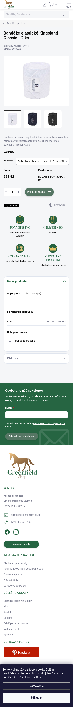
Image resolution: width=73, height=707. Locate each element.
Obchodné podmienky (15, 563)
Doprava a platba (13, 574)
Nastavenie (36, 686)
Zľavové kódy (11, 579)
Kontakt (8, 612)
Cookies (8, 617)
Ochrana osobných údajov (18, 600)
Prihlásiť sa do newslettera (21, 436)
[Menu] (68, 4)
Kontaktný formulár (21, 544)
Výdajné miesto (12, 629)
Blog (6, 606)
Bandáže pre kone (25, 340)
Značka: (12, 49)
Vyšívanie (9, 634)
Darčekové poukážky (15, 585)
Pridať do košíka (36, 191)
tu (39, 677)
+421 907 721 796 (21, 522)
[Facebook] (7, 531)
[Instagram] (15, 531)
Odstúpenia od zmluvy (16, 623)
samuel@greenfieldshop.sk (25, 514)
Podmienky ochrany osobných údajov (24, 568)
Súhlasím (37, 697)
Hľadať (64, 14)
